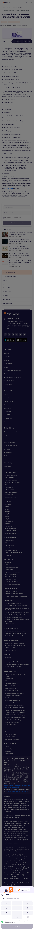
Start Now (17, 926)
